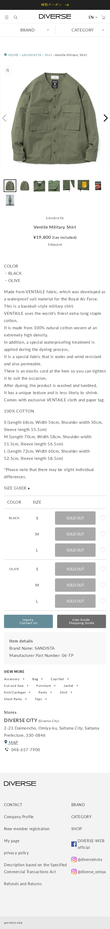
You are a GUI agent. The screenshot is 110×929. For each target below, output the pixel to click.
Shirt (48, 55)
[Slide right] (106, 118)
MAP (13, 742)
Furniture (44, 685)
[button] (7, 17)
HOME (13, 55)
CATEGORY (83, 30)
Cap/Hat (58, 679)
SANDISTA (55, 218)
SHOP (76, 828)
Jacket (69, 685)
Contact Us (28, 621)
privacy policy (16, 852)
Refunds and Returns (23, 883)
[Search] (18, 17)
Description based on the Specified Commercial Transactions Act (35, 868)
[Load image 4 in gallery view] (54, 186)
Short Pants (13, 699)
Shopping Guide (81, 621)
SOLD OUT (75, 518)
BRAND (27, 30)
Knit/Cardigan (15, 692)
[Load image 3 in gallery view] (39, 186)
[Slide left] (4, 118)
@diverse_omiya (92, 871)
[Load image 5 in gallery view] (69, 186)
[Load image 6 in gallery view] (83, 186)
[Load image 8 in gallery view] (10, 200)
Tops (39, 699)
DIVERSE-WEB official (91, 844)
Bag (35, 679)
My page (11, 840)
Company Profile (19, 816)
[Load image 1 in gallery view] (10, 186)
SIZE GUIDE (17, 487)
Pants (43, 692)
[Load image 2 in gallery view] (25, 186)
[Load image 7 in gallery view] (98, 186)
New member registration (27, 828)
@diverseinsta (90, 859)
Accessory (12, 679)
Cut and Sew (14, 685)
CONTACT (13, 804)
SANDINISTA (32, 55)
